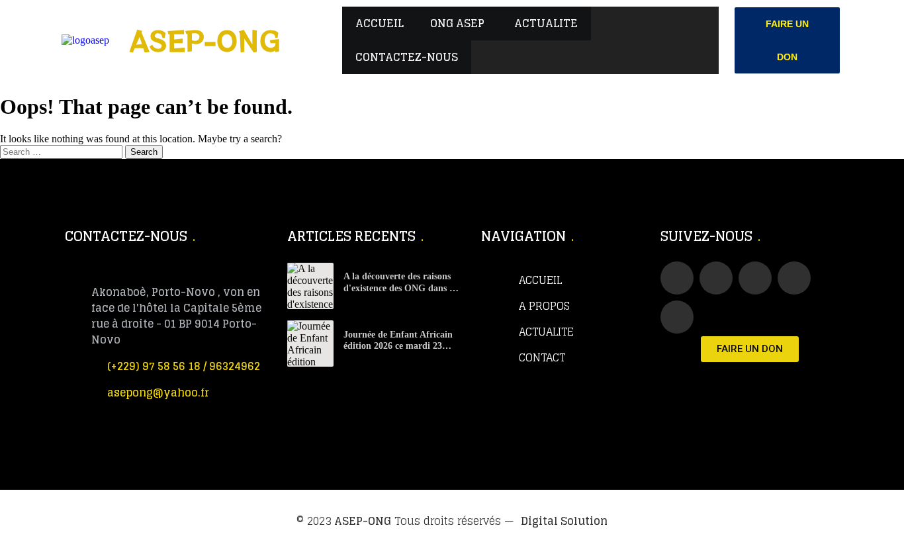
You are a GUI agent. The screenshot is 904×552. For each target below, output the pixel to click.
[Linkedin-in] (794, 278)
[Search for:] (62, 151)
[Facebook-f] (677, 278)
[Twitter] (716, 278)
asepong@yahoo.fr (158, 392)
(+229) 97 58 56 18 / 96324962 (183, 366)
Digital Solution (564, 521)
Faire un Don (787, 40)
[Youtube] (755, 278)
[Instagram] (677, 317)
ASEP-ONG (362, 521)
